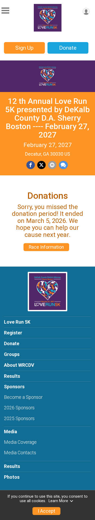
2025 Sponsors (19, 418)
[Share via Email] (52, 165)
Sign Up (24, 48)
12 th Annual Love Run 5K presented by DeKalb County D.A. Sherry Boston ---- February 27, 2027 (47, 117)
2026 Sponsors (19, 407)
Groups (12, 354)
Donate (68, 48)
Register (13, 332)
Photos (12, 477)
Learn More (58, 501)
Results (12, 376)
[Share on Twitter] (41, 165)
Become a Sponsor (23, 397)
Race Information (46, 247)
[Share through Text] (63, 165)
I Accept (46, 511)
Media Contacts (20, 452)
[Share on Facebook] (30, 165)
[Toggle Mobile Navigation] (5, 10)
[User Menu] (86, 11)
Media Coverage (20, 442)
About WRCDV (19, 365)
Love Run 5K (17, 322)
